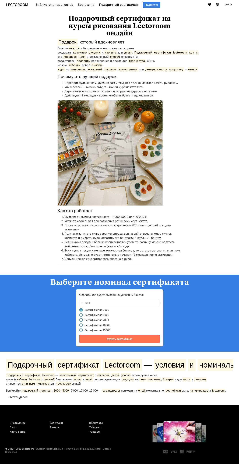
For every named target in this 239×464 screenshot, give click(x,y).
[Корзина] (217, 4)
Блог (13, 427)
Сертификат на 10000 (97, 325)
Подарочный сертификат (118, 4)
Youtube (94, 431)
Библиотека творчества (54, 4)
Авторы (54, 427)
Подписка (151, 4)
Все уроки (56, 423)
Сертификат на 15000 (97, 330)
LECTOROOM (17, 5)
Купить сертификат (119, 339)
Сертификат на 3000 (97, 309)
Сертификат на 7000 (97, 319)
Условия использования (49, 448)
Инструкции (18, 423)
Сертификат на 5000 (97, 314)
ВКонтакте (96, 423)
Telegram (95, 427)
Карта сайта (18, 431)
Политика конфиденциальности (83, 448)
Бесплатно (86, 4)
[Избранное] (209, 4)
